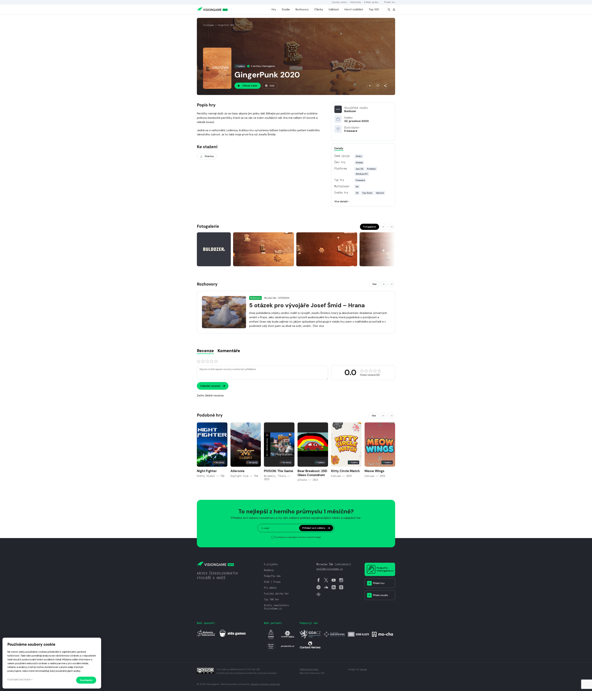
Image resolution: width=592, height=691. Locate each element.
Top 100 (374, 9)
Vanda (363, 669)
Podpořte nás (272, 576)
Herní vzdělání (353, 9)
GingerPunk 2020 (226, 25)
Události (334, 9)
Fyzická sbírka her (276, 593)
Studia (286, 9)
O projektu (271, 564)
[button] (383, 227)
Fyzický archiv (339, 2)
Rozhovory (302, 9)
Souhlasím (86, 680)
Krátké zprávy (371, 2)
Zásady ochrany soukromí (265, 684)
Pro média (270, 587)
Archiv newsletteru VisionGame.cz (276, 607)
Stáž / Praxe (272, 582)
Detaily (338, 148)
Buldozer (350, 111)
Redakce (269, 570)
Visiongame (208, 25)
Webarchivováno (309, 669)
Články (318, 9)
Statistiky (355, 2)
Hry (273, 9)
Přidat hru (389, 2)
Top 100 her (271, 599)
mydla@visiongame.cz (330, 569)
